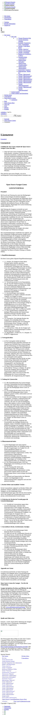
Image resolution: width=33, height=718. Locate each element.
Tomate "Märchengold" (24, 82)
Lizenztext (14, 100)
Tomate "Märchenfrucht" (25, 79)
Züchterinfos (7, 17)
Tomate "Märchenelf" (24, 74)
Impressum (7, 706)
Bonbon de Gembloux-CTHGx (9, 669)
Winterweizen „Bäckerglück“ (22, 67)
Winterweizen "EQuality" (22, 61)
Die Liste (13, 36)
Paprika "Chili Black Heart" (8, 664)
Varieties (6, 22)
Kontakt (6, 109)
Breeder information (9, 23)
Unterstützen (7, 19)
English (12, 3)
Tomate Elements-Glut (24, 38)
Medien (6, 107)
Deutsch (12, 2)
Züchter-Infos (8, 95)
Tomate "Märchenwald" (25, 87)
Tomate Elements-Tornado (8, 661)
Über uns (6, 104)
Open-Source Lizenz (10, 98)
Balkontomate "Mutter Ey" (8, 680)
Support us (7, 25)
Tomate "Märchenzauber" (23, 89)
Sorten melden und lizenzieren (19, 93)
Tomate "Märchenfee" (24, 77)
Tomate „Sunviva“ (23, 49)
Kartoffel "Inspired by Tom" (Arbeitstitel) (24, 43)
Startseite (6, 119)
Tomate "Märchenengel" (25, 76)
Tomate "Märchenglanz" (25, 81)
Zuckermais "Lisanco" (24, 70)
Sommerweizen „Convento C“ (22, 57)
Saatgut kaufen (15, 92)
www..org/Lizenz (15, 607)
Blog (5, 101)
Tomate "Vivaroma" (23, 52)
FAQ (5, 106)
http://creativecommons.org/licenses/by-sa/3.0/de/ (14, 646)
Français (12, 7)
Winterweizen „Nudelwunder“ (22, 64)
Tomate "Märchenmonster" (23, 84)
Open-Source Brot (9, 103)
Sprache (3, 654)
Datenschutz (7, 708)
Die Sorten (7, 16)
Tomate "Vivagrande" (24, 51)
